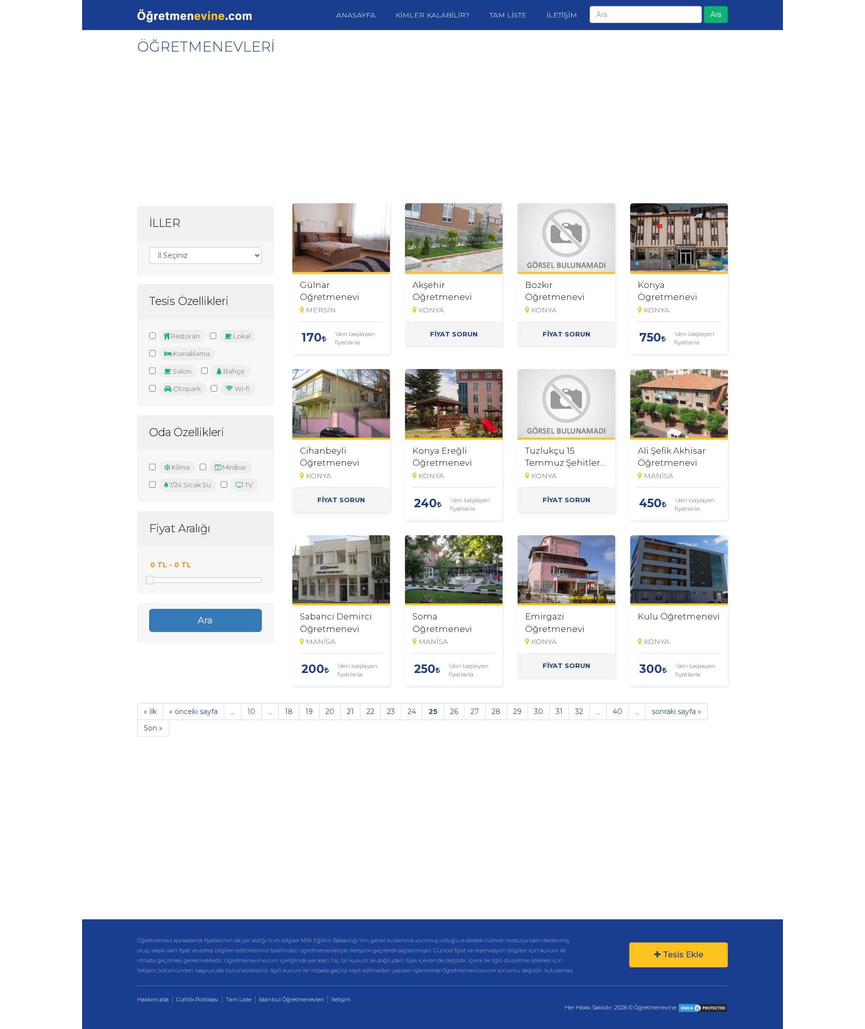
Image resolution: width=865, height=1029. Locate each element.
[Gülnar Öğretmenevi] (341, 238)
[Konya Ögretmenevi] (679, 238)
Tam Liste (238, 999)
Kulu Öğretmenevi (679, 616)
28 (496, 711)
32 (579, 711)
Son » (153, 728)
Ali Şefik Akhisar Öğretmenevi (672, 457)
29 (517, 711)
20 (329, 711)
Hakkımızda (153, 999)
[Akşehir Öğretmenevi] (454, 238)
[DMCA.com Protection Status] (703, 1007)
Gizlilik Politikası (197, 999)
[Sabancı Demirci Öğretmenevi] (341, 570)
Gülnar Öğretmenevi (329, 291)
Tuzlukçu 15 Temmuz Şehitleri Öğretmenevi (564, 457)
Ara (715, 14)
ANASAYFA (355, 15)
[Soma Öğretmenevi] (454, 570)
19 (309, 711)
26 (454, 711)
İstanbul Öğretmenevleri (291, 999)
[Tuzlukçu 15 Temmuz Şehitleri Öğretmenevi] (566, 404)
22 (370, 711)
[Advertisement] (430, 126)
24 (411, 711)
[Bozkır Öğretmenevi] (566, 238)
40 (617, 711)
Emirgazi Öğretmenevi (555, 622)
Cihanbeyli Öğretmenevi (329, 457)
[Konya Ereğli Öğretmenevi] (454, 404)
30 (538, 711)
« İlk (150, 711)
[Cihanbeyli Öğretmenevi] (341, 404)
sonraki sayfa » (676, 711)
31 (559, 711)
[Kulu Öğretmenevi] (679, 570)
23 (391, 711)
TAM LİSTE (508, 15)
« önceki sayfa (193, 711)
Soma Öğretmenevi (442, 622)
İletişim (340, 999)
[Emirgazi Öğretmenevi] (566, 570)
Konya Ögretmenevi (667, 291)
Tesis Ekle (682, 954)
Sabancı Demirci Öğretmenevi (336, 622)
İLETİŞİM (562, 15)
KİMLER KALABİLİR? (432, 15)
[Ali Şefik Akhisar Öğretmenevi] (679, 404)
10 (251, 711)
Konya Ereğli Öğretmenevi (442, 457)
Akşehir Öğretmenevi (442, 291)
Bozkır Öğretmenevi (555, 291)
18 (289, 711)
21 (350, 711)
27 (475, 711)
